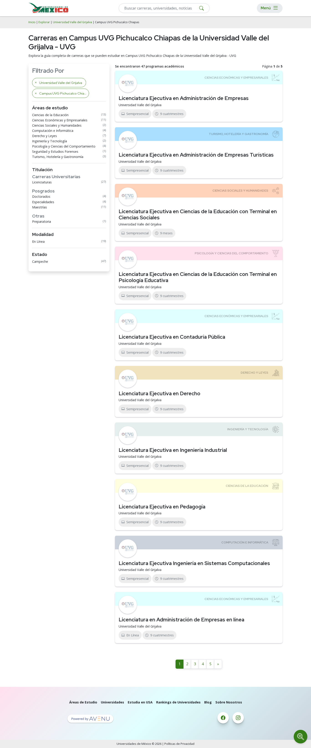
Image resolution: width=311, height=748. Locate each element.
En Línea (38, 241)
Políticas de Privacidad (179, 744)
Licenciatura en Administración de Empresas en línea (181, 619)
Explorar (44, 22)
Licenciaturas (42, 182)
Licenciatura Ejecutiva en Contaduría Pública (172, 336)
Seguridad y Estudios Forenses (55, 151)
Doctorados (41, 196)
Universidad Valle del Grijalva (72, 22)
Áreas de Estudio (83, 702)
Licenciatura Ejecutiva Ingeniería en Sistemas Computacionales (194, 563)
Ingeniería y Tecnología (49, 141)
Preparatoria (41, 221)
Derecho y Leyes (44, 136)
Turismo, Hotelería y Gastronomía (57, 157)
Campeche (40, 261)
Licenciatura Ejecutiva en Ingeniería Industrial (173, 450)
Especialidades (43, 202)
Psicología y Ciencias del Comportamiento (63, 146)
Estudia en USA (140, 702)
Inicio (32, 22)
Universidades (112, 702)
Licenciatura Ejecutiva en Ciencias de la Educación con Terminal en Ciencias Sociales (198, 214)
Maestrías (39, 207)
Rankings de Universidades (178, 702)
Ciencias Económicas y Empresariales (59, 120)
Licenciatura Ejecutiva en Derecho (159, 393)
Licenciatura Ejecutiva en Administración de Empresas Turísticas (196, 154)
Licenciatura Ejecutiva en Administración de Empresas (184, 98)
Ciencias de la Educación (50, 115)
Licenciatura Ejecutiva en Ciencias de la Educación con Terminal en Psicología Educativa (198, 277)
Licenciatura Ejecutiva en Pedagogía (162, 506)
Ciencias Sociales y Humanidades (57, 125)
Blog (208, 702)
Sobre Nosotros (228, 702)
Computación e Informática (52, 130)
